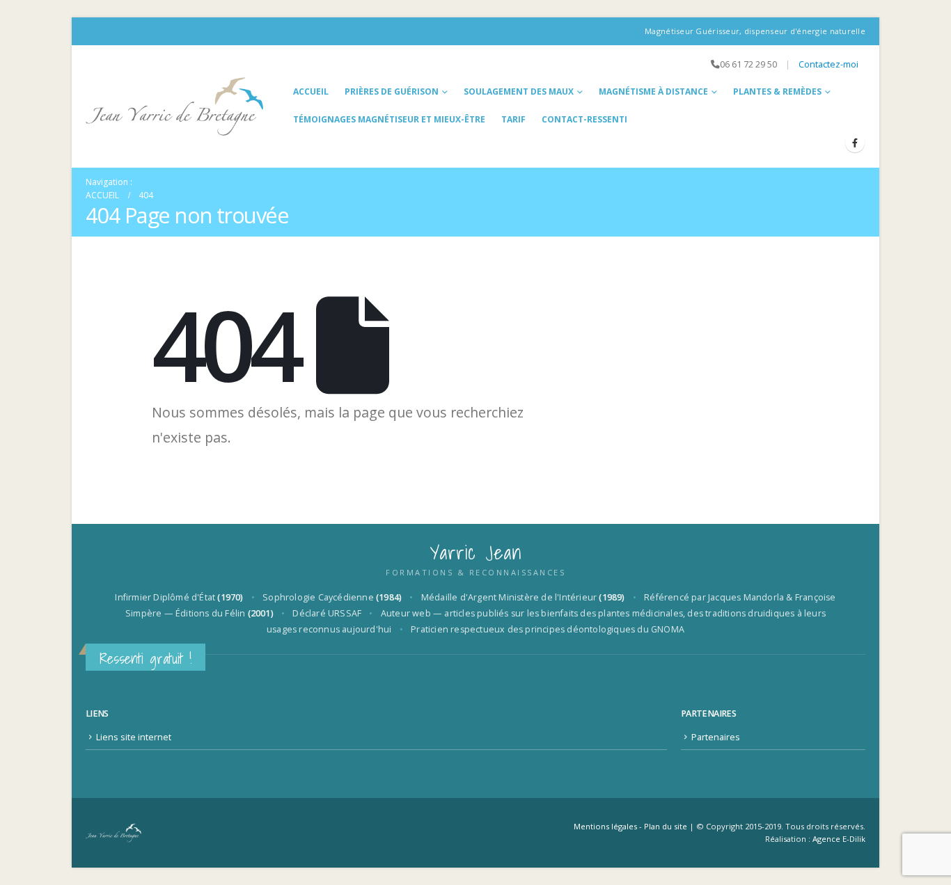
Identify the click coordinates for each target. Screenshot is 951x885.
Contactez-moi (828, 64)
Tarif (513, 119)
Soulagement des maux (519, 91)
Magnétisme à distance (653, 91)
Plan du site (665, 826)
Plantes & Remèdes (777, 91)
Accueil (311, 91)
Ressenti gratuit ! (145, 658)
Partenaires (715, 737)
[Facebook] (855, 142)
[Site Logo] (175, 106)
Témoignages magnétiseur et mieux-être (389, 119)
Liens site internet (133, 737)
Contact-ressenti (584, 119)
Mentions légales (605, 826)
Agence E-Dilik (838, 839)
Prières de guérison (392, 91)
